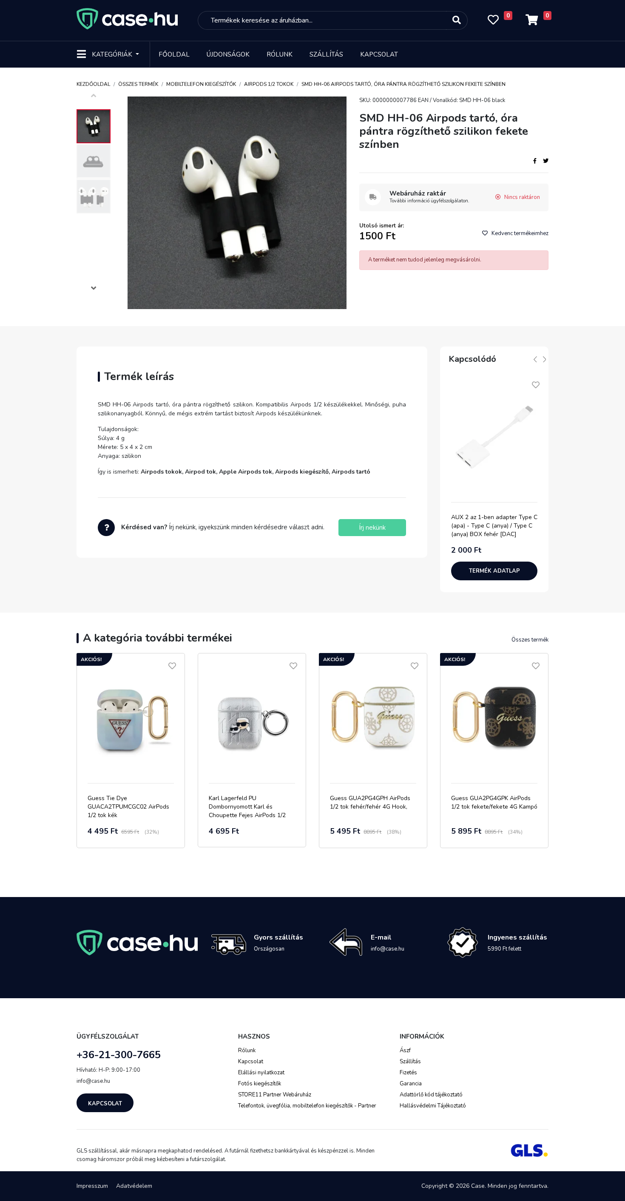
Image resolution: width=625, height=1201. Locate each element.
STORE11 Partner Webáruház (274, 1095)
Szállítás (326, 54)
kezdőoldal (93, 84)
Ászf (405, 1050)
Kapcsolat (379, 54)
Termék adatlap (494, 571)
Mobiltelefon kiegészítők (201, 84)
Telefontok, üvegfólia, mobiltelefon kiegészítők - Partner (307, 1106)
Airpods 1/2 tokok (268, 84)
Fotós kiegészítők (259, 1083)
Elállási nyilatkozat (261, 1072)
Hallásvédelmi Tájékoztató (433, 1106)
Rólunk (280, 54)
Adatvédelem (134, 1186)
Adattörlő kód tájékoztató (431, 1095)
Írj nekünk (372, 527)
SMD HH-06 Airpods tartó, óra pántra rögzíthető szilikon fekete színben (403, 84)
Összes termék (138, 84)
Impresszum (92, 1186)
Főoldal (174, 54)
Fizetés (408, 1072)
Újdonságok (228, 54)
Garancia (411, 1083)
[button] (94, 289)
